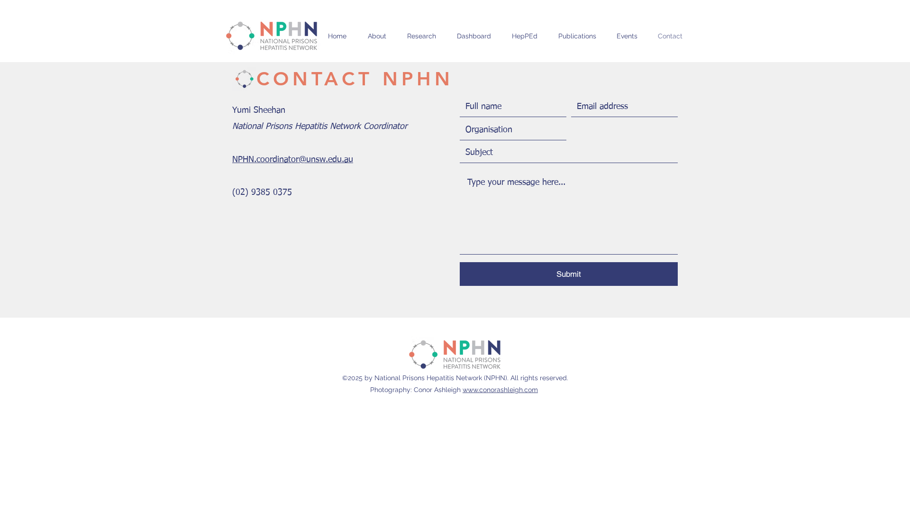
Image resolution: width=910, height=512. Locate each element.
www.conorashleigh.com (500, 389)
